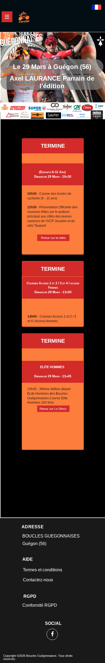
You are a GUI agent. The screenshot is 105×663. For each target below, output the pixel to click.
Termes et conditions (42, 570)
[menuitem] (53, 570)
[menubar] (53, 575)
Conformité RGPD (39, 605)
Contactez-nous (38, 580)
